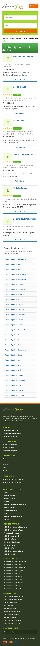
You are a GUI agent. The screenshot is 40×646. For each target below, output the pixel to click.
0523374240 (10, 170)
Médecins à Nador (10, 554)
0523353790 (10, 69)
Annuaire (5, 39)
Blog (4, 462)
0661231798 (10, 103)
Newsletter (6, 471)
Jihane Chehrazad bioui (24, 154)
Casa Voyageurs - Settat (12, 623)
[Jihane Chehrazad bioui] (7, 156)
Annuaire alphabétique (10, 430)
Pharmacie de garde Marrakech (14, 568)
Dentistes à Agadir (10, 545)
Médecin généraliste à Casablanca (15, 527)
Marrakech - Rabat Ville (12, 611)
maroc (6, 492)
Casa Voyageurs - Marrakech (13, 599)
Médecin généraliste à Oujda (13, 551)
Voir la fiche (19, 80)
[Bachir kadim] (7, 122)
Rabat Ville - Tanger (10, 608)
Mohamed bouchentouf (23, 57)
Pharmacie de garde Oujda (13, 580)
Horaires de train (8, 447)
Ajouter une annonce (10, 436)
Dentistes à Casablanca (12, 542)
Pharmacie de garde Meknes (13, 586)
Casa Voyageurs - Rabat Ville (13, 596)
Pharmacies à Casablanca (12, 533)
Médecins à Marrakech (11, 536)
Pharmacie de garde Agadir (13, 577)
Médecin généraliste (10, 495)
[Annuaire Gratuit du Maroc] (20, 6)
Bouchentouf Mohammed (24, 219)
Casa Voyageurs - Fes (11, 614)
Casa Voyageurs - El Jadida (13, 620)
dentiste (6, 501)
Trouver (21, 31)
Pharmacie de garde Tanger (13, 571)
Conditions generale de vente (12, 482)
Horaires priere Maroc (10, 444)
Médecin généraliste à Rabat (13, 530)
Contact (5, 465)
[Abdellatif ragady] (7, 190)
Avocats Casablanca (10, 498)
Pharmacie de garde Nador (13, 589)
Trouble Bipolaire (16, 39)
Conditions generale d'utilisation (13, 479)
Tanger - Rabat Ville (10, 602)
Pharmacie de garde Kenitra (13, 583)
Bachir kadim (19, 121)
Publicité (5, 468)
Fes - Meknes (8, 605)
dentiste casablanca (10, 510)
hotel (5, 513)
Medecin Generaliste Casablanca (15, 504)
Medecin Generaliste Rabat (13, 516)
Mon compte (7, 459)
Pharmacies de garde (10, 450)
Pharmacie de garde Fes (12, 574)
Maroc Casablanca (10, 507)
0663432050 (10, 137)
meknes (6, 519)
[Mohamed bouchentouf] (7, 58)
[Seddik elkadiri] (7, 89)
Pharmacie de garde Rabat (13, 565)
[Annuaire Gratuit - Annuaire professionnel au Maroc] (20, 409)
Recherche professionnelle (12, 433)
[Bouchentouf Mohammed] (7, 221)
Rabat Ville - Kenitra (10, 617)
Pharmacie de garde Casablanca (15, 562)
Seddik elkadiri (20, 87)
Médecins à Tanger (10, 539)
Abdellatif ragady (21, 188)
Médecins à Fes (9, 548)
